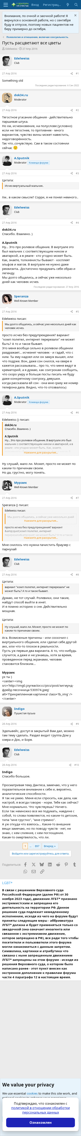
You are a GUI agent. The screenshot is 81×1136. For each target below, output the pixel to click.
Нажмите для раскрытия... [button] (41, 452)
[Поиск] (76, 4)
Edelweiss (11, 49)
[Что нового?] (68, 4)
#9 (77, 724)
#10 (76, 765)
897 (37, 846)
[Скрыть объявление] (75, 16)
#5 (77, 311)
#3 (77, 173)
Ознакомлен (40, 1122)
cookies (32, 1093)
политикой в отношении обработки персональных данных (40, 1110)
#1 (77, 73)
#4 (77, 222)
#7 (77, 498)
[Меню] (6, 5)
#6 (77, 412)
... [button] (30, 846)
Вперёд (48, 846)
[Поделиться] (71, 73)
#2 (77, 110)
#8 (77, 574)
